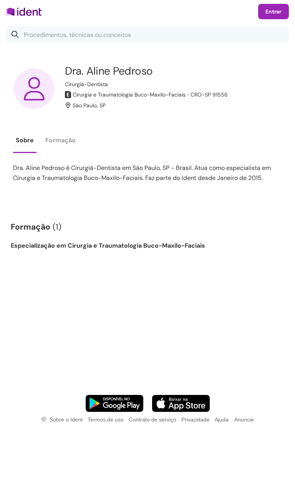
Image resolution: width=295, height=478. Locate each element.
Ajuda (222, 419)
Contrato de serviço (152, 419)
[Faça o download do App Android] (114, 403)
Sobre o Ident (66, 419)
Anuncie (244, 419)
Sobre (25, 140)
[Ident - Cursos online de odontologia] (26, 11)
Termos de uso (106, 419)
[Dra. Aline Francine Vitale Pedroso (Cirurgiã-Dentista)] (34, 88)
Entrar (273, 11)
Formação (60, 140)
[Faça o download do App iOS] (181, 403)
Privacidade (195, 419)
